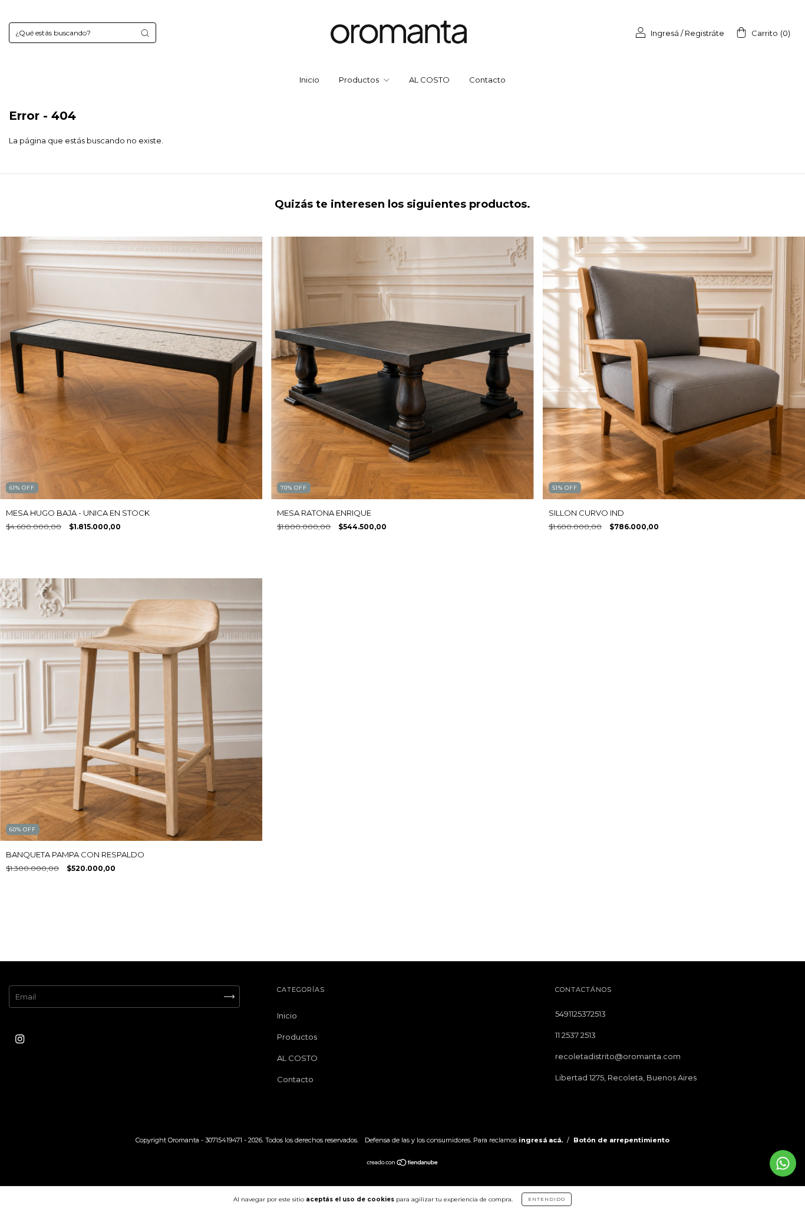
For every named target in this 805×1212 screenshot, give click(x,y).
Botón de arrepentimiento (621, 1140)
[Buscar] (145, 33)
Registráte (704, 33)
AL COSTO (429, 79)
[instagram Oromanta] (20, 1039)
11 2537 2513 (575, 1035)
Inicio (309, 79)
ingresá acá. (541, 1140)
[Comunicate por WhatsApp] (783, 1163)
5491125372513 (580, 1013)
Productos (360, 79)
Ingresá (665, 33)
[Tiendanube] (403, 1163)
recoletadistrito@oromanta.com (618, 1056)
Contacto (487, 79)
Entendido (546, 1199)
